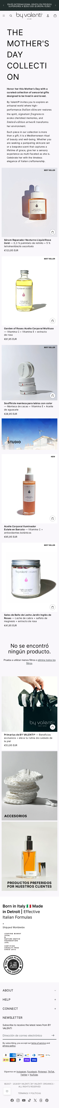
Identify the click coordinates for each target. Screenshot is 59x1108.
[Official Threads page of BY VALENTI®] (41, 1100)
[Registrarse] (52, 1035)
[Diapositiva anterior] (3, 5)
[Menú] (4, 15)
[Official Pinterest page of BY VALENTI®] (47, 1100)
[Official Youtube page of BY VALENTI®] (24, 1100)
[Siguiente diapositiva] (55, 5)
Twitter (23, 1074)
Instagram (21, 1071)
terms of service (38, 1043)
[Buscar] (10, 15)
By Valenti (23, 1084)
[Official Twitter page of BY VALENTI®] (35, 1100)
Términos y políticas (29, 1093)
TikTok (51, 1071)
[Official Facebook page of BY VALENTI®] (12, 1100)
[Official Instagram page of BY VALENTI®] (18, 1100)
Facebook (32, 1071)
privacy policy (9, 1045)
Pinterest (42, 1071)
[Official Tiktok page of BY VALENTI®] (29, 1100)
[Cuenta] (47, 15)
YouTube (34, 1074)
